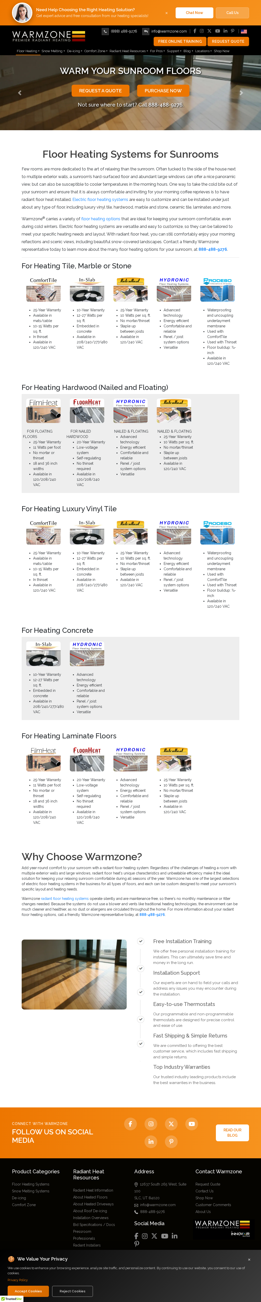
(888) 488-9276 (124, 31)
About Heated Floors (90, 1197)
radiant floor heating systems (65, 899)
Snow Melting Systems (30, 1191)
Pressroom (82, 1232)
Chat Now (194, 13)
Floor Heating (27, 51)
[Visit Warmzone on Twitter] (171, 1124)
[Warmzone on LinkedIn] (151, 1141)
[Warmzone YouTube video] (191, 1124)
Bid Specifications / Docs (94, 1225)
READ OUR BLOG (232, 1132)
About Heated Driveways (93, 1204)
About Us (203, 1212)
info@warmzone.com (169, 31)
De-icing (73, 51)
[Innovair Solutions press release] (225, 1229)
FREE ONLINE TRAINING (180, 41)
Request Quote (228, 41)
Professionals (84, 1238)
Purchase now (163, 90)
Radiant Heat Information (93, 1190)
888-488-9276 (152, 1212)
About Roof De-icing (90, 1211)
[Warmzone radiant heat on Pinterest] (171, 1141)
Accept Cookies (28, 1291)
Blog (187, 51)
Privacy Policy (18, 1280)
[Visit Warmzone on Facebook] (130, 1124)
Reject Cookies (72, 1291)
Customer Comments (213, 1205)
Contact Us (204, 1191)
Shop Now (222, 51)
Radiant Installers (87, 1245)
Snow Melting (52, 51)
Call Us (232, 13)
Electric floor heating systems (100, 199)
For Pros (156, 51)
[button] (19, 92)
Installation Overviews (91, 1218)
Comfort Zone (94, 51)
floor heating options (100, 218)
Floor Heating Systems (30, 1184)
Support (173, 51)
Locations (202, 51)
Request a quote (100, 90)
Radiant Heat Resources (128, 51)
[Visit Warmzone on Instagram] (151, 1124)
